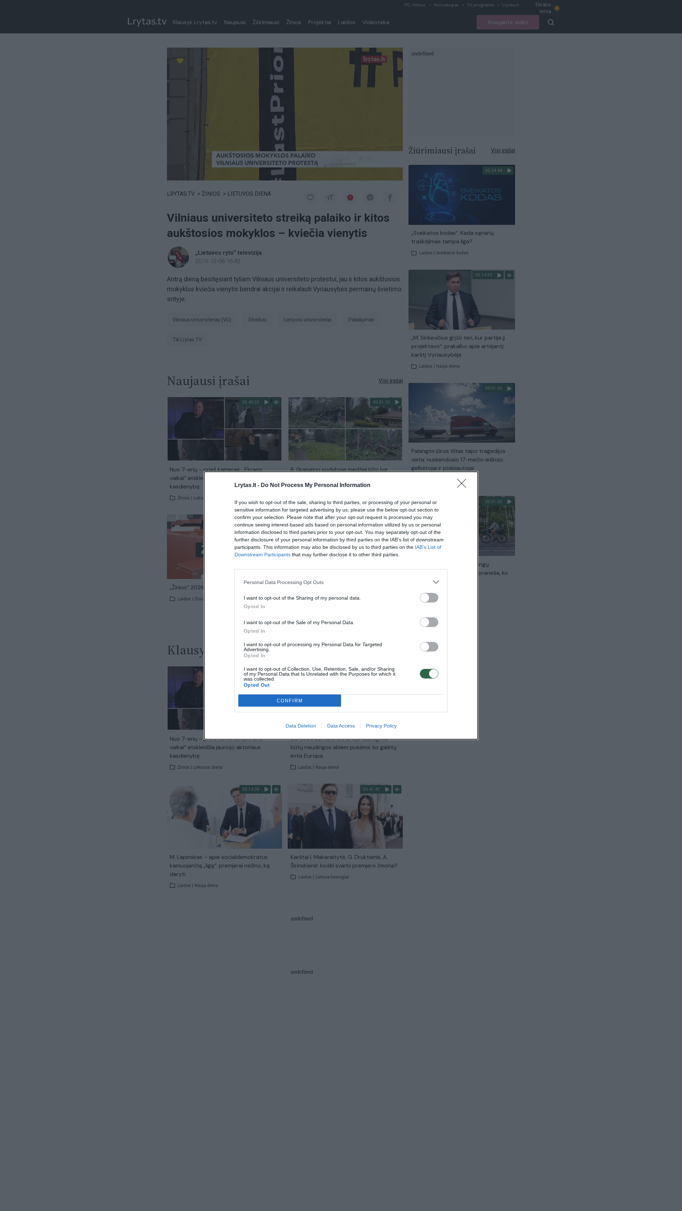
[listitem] (341, 582)
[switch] (429, 597)
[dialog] (341, 605)
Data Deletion (301, 726)
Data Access (341, 726)
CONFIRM (290, 700)
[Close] (464, 485)
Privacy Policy (381, 726)
